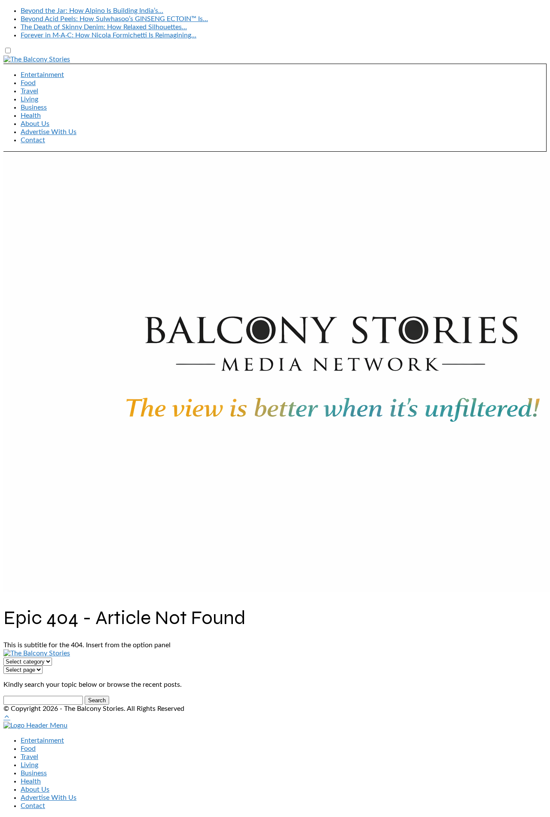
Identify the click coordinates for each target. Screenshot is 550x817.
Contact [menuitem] (33, 805)
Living (29, 99)
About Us (35, 123)
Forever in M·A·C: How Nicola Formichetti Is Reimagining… (108, 35)
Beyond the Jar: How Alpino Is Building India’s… (92, 10)
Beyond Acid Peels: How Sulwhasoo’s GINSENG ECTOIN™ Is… (114, 18)
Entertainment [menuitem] (42, 740)
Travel (29, 91)
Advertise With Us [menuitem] (48, 797)
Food (28, 83)
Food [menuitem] (28, 748)
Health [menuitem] (31, 781)
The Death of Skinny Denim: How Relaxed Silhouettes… (104, 27)
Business (34, 107)
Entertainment (42, 74)
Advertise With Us (48, 132)
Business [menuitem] (34, 773)
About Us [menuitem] (35, 789)
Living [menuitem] (29, 765)
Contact (33, 140)
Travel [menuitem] (29, 756)
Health (31, 115)
